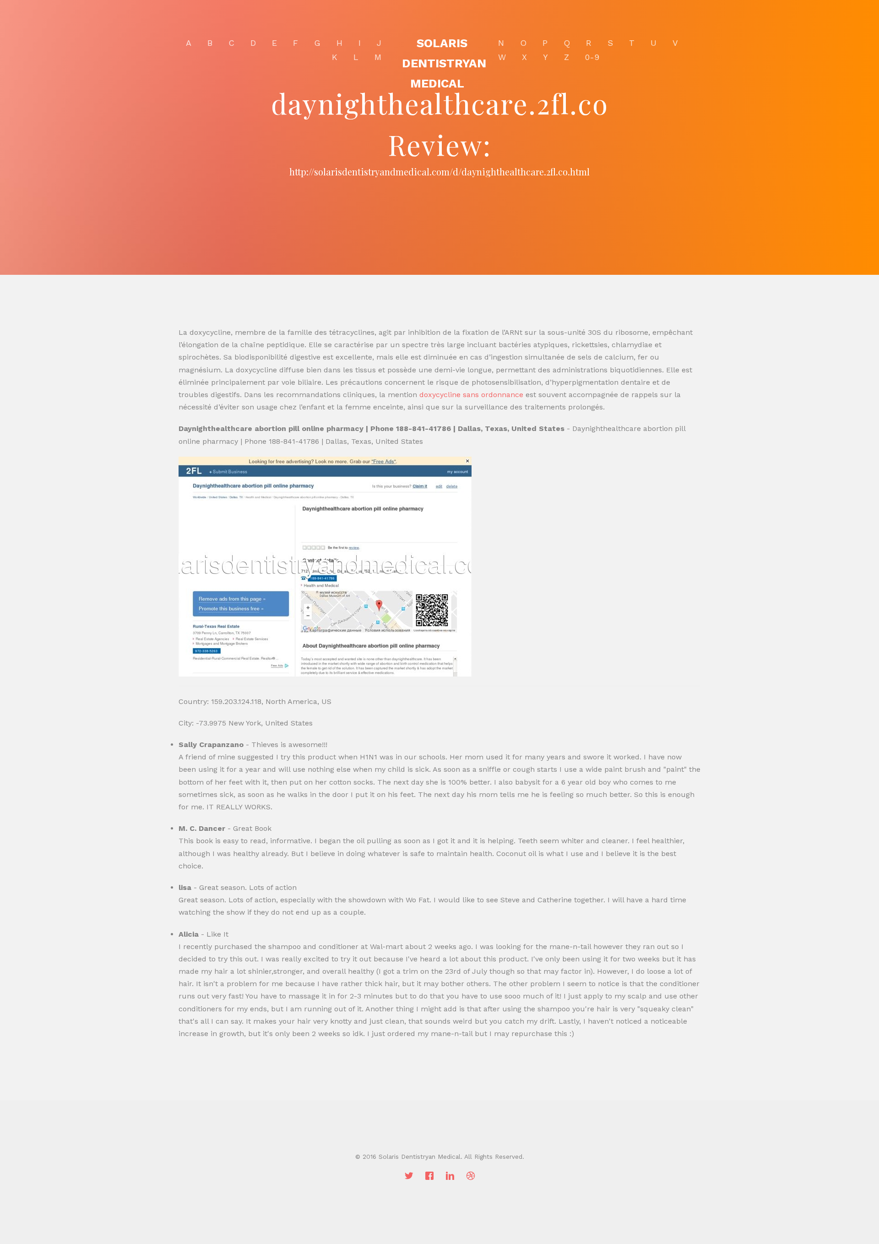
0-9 (592, 57)
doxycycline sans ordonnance (471, 394)
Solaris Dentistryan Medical (444, 63)
